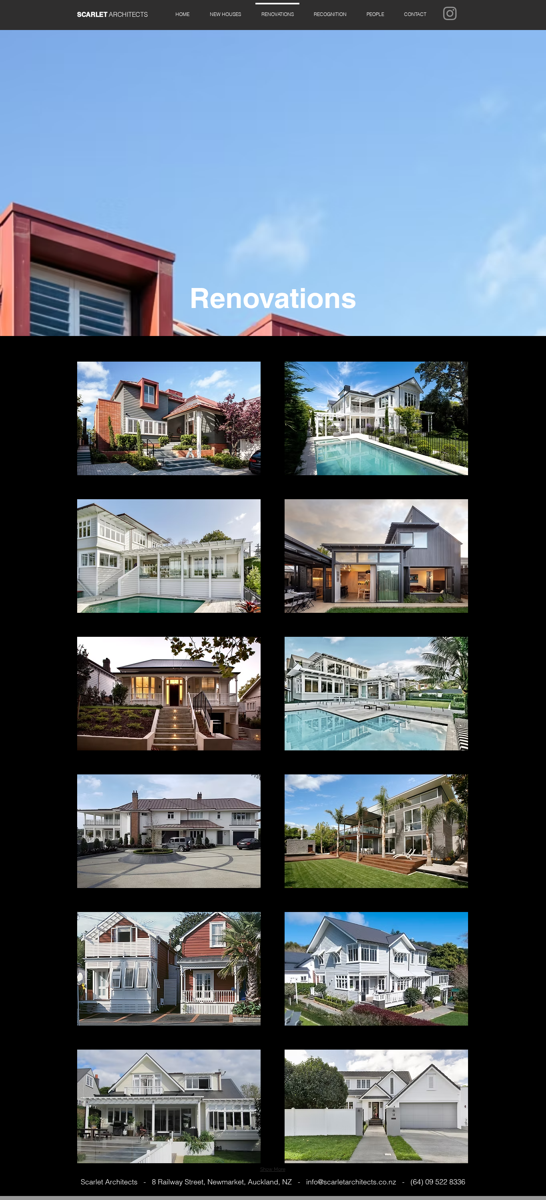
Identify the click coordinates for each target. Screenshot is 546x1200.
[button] (415, 11)
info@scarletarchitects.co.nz (351, 1181)
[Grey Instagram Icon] (450, 13)
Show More (272, 1169)
